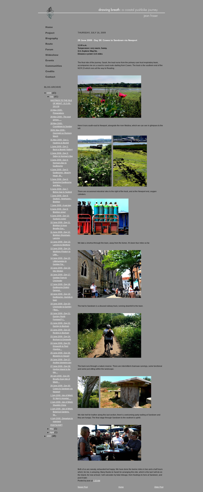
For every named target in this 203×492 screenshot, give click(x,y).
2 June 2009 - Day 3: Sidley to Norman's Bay (61, 154)
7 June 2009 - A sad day (60, 205)
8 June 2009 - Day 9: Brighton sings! (59, 210)
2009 (49, 93)
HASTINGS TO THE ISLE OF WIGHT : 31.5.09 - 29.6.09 (61, 103)
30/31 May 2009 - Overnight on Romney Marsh (61, 133)
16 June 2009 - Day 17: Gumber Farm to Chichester (60, 278)
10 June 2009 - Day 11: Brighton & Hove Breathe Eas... (60, 225)
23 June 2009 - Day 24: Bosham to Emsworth (60, 338)
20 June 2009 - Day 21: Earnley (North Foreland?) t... (60, 316)
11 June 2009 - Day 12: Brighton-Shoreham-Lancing (60, 235)
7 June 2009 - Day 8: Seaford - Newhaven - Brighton (61, 199)
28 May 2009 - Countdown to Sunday (61, 125)
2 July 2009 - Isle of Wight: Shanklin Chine (61, 403)
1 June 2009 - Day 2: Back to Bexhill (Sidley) (61, 148)
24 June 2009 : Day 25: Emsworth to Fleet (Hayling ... (60, 346)
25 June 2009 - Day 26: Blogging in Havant (60, 354)
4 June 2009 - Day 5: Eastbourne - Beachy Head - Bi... (60, 173)
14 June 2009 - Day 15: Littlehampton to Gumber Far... (60, 261)
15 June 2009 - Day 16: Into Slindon (60, 269)
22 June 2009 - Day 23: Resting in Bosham (60, 331)
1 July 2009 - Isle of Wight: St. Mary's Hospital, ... (61, 397)
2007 (49, 436)
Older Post (158, 487)
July (52, 97)
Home (121, 487)
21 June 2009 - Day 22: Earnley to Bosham (60, 324)
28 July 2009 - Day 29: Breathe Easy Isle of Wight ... (60, 379)
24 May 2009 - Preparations (57, 111)
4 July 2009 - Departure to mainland (61, 420)
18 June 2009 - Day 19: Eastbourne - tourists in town (61, 297)
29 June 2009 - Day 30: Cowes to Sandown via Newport (61, 389)
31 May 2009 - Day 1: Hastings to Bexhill (59, 141)
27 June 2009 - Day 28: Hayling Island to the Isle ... (60, 369)
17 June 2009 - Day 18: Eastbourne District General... (60, 287)
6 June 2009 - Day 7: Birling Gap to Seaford (61, 190)
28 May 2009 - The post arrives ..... (60, 118)
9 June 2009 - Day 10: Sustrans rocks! (59, 217)
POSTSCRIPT (56, 425)
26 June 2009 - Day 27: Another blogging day (60, 361)
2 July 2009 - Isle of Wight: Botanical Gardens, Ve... (61, 412)
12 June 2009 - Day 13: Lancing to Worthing (60, 243)
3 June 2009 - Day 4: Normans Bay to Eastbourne (59, 163)
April (52, 432)
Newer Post (83, 487)
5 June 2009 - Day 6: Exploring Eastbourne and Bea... (61, 182)
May (52, 429)
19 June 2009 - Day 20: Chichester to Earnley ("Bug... (60, 307)
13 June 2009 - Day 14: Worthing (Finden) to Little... (60, 251)
